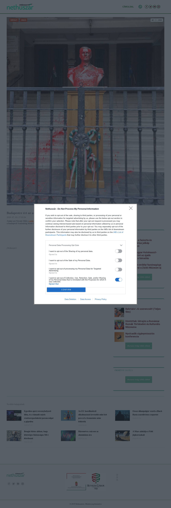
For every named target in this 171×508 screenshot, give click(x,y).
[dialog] (85, 254)
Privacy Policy (100, 299)
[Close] (131, 209)
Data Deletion (70, 299)
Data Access (85, 299)
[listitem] (85, 245)
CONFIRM (66, 290)
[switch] (118, 251)
